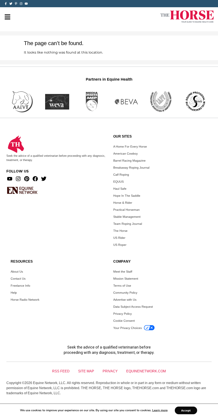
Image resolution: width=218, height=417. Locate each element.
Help (14, 292)
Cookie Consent (124, 320)
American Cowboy (125, 153)
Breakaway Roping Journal (131, 167)
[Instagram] (21, 3)
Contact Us (18, 278)
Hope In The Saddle (126, 195)
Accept (186, 410)
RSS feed (61, 371)
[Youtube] (9, 178)
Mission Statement (125, 278)
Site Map (86, 371)
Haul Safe (119, 188)
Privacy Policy (122, 313)
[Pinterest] (26, 178)
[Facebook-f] (5, 3)
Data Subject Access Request (133, 306)
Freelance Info (20, 285)
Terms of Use (122, 285)
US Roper (119, 244)
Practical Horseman (126, 209)
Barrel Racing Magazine (129, 160)
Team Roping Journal (127, 223)
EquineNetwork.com (146, 371)
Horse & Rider (122, 202)
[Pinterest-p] (15, 3)
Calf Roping (121, 174)
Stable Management (127, 216)
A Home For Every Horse (130, 146)
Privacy (110, 371)
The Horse (120, 230)
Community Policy (125, 292)
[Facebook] (35, 178)
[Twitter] (10, 3)
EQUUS (118, 181)
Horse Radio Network (25, 299)
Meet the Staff (122, 271)
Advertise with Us (124, 299)
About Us (17, 271)
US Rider (119, 237)
